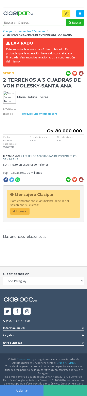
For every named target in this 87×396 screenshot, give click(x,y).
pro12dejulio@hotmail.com (39, 113)
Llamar (23, 390)
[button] (66, 13)
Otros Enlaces (12, 342)
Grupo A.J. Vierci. (66, 363)
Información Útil (14, 327)
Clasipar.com (24, 359)
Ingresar (21, 211)
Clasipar (8, 31)
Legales (8, 335)
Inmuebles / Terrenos (31, 31)
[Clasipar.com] (18, 14)
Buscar (76, 22)
